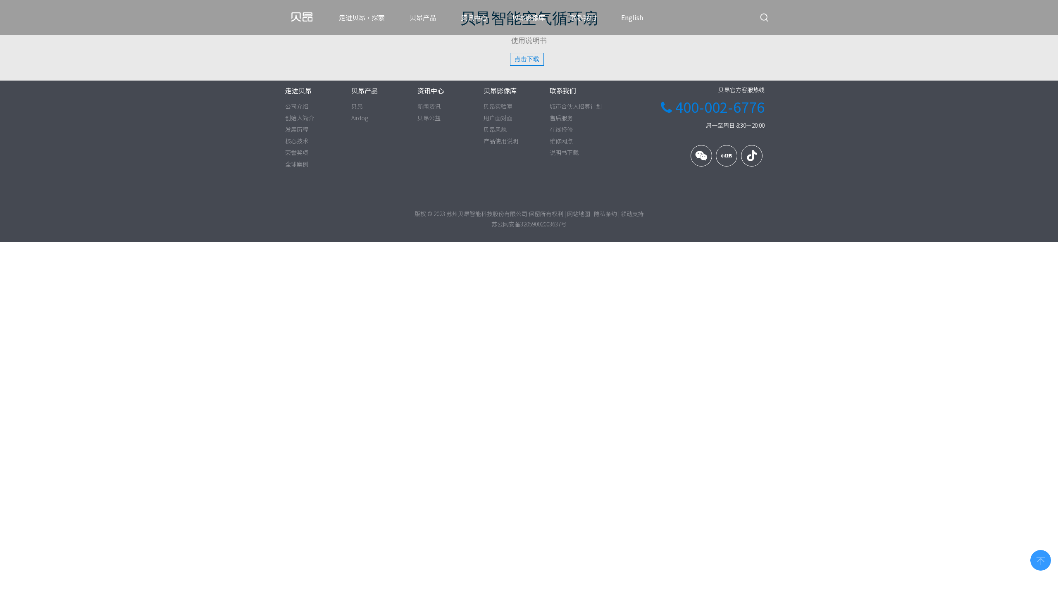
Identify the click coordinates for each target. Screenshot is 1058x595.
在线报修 (561, 129)
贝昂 (357, 106)
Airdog (359, 118)
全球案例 (296, 164)
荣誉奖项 (296, 152)
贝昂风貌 (495, 129)
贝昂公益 (429, 118)
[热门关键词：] (764, 18)
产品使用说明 (501, 141)
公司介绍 (296, 106)
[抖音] (752, 156)
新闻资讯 (429, 106)
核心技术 (296, 141)
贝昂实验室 (498, 106)
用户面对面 (498, 118)
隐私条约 (605, 213)
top (1040, 559)
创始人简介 (299, 118)
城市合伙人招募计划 (576, 106)
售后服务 (561, 118)
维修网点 (561, 141)
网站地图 (578, 213)
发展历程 (296, 129)
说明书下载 (564, 152)
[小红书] (726, 156)
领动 (626, 213)
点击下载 (527, 59)
